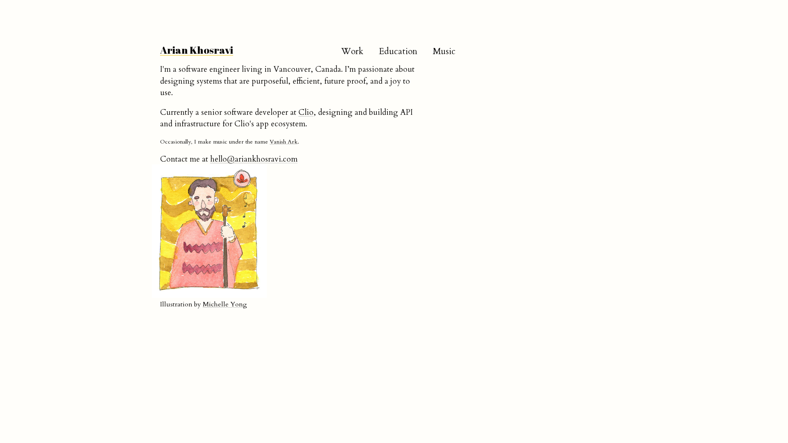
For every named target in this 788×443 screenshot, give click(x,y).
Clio (306, 112)
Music (444, 51)
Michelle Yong (225, 304)
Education (398, 51)
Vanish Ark (284, 142)
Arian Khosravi (196, 50)
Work (352, 51)
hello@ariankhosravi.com (254, 159)
